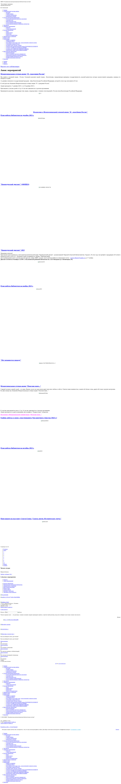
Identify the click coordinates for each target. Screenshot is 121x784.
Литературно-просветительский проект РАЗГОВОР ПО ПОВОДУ (22, 46)
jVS (56, 663)
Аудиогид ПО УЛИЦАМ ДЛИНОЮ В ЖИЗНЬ (17, 49)
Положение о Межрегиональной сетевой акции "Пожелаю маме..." (21, 414)
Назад (4, 550)
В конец (5, 565)
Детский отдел (9, 20)
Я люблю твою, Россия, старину (14, 45)
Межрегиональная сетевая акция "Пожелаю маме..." (21, 386)
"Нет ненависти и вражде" (11, 360)
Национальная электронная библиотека (12, 584)
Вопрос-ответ (6, 37)
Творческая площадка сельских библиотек (16, 55)
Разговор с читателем (8, 591)
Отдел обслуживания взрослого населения (16, 18)
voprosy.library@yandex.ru (77, 258)
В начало (5, 549)
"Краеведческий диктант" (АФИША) (15, 184)
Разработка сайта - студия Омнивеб (9, 727)
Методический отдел (11, 21)
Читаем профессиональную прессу (14, 56)
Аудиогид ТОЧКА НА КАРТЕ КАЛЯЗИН (16, 47)
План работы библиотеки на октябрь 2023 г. (17, 448)
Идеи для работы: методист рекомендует (16, 54)
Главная (5, 10)
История (8, 12)
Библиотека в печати (11, 16)
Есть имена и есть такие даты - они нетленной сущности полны (21, 42)
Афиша (5, 62)
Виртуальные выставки (9, 587)
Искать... (3, 612)
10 (3, 563)
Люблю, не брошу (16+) (6, 574)
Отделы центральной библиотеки (11, 17)
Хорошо (117, 729)
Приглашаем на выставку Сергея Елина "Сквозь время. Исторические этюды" (31, 519)
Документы (6, 25)
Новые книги (9, 32)
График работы (9, 13)
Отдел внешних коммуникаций (13, 22)
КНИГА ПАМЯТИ (10, 40)
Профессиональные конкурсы (13, 57)
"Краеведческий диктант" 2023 (13, 250)
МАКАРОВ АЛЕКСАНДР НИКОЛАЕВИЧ (16, 50)
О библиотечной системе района (11, 11)
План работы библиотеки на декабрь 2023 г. (17, 115)
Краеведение (6, 38)
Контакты (5, 59)
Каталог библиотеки (8, 583)
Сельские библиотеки (11, 15)
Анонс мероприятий (11, 28)
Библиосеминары (10, 52)
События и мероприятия (9, 26)
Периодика (8, 33)
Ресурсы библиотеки (8, 30)
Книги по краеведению (11, 35)
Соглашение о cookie (76, 729)
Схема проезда (4, 609)
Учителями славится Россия (13, 44)
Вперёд (5, 564)
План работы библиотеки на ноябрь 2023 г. (17, 286)
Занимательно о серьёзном (9, 36)
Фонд (7, 31)
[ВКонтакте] (5, 619)
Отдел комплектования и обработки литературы (17, 23)
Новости (8, 27)
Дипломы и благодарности (9, 592)
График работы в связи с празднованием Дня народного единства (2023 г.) (29, 418)
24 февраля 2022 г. (10, 41)
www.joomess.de (61, 663)
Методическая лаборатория (9, 51)
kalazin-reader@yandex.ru (6, 607)
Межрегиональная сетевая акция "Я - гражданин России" (23, 74)
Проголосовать (4, 641)
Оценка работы (7, 589)
